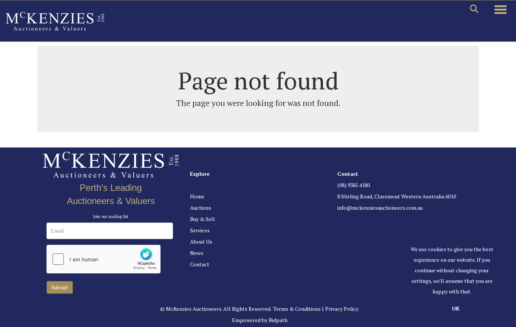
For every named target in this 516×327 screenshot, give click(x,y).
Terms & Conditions (297, 308)
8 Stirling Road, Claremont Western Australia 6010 (396, 196)
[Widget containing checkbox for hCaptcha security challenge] (103, 259)
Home (197, 196)
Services (200, 230)
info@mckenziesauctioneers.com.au (380, 207)
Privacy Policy (341, 308)
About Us (201, 241)
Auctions (200, 207)
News (196, 252)
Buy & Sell (202, 219)
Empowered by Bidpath (259, 320)
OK (456, 308)
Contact (199, 264)
